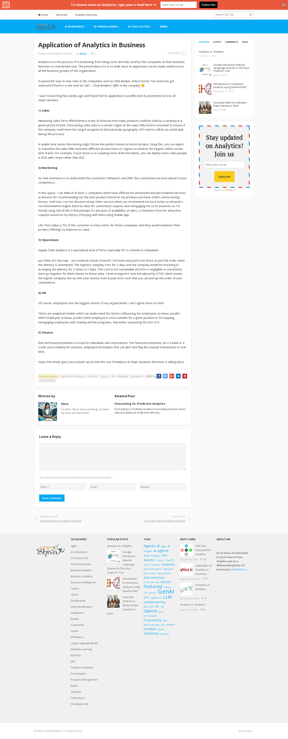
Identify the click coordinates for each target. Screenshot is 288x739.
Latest (217, 42)
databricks (168, 564)
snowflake (150, 629)
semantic (170, 624)
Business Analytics (48, 376)
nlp (162, 606)
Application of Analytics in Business (204, 569)
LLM (167, 597)
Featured (92, 376)
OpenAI (151, 611)
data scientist (164, 573)
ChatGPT (169, 560)
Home (44, 14)
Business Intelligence (83, 582)
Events (75, 619)
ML (157, 606)
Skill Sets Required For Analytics (203, 550)
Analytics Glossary (86, 14)
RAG (165, 620)
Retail (74, 685)
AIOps (146, 555)
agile (163, 546)
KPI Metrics (77, 637)
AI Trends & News (106, 26)
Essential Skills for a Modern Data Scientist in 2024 (122, 605)
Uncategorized (79, 704)
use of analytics (47, 380)
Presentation (78, 673)
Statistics (76, 692)
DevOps (165, 582)
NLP (73, 661)
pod (161, 611)
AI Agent (148, 551)
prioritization (150, 615)
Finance (104, 376)
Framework (77, 625)
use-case (164, 634)
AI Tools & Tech (139, 26)
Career (75, 588)
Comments (231, 42)
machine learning (154, 602)
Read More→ (239, 569)
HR (112, 376)
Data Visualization (81, 606)
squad (161, 629)
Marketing (122, 376)
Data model (150, 573)
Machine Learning (81, 649)
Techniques (78, 698)
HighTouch (156, 597)
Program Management (84, 679)
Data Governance (153, 569)
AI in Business (74, 26)
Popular (204, 42)
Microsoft (148, 606)
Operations (137, 376)
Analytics (155, 555)
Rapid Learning (151, 624)
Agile (73, 546)
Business (149, 560)
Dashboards (78, 600)
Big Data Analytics (81, 570)
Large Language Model (84, 643)
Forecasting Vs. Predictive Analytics (140, 403)
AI (169, 546)
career (160, 560)
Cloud (74, 594)
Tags (245, 42)
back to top (245, 731)
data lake (168, 569)
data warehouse (154, 577)
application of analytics (73, 376)
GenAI (164, 26)
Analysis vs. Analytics (119, 546)
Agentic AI (152, 546)
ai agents (161, 551)
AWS (164, 555)
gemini (152, 592)
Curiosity (155, 564)
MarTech (76, 655)
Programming (152, 620)
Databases (77, 612)
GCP (146, 592)
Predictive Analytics (82, 667)
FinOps (167, 587)
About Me (61, 14)
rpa (162, 624)
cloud (146, 564)
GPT (146, 597)
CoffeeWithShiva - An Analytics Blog (62, 731)
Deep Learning (151, 582)
